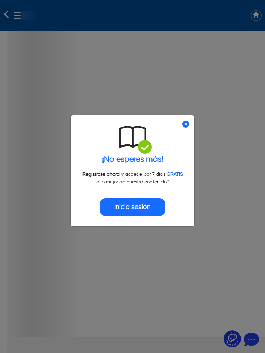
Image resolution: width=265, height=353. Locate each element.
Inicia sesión (132, 207)
